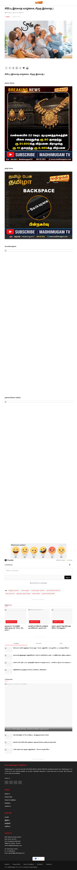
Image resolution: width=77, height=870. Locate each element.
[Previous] (36, 637)
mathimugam (25, 590)
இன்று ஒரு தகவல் (11, 622)
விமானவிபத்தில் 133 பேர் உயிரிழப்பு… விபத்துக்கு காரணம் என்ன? (31, 735)
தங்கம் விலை (36, 594)
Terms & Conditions (10, 800)
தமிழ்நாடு (7, 823)
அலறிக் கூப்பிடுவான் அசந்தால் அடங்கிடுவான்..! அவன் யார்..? (38, 627)
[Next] (40, 637)
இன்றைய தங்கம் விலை (23, 594)
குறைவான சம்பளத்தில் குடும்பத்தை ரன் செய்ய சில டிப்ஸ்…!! (14, 628)
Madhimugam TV (12, 867)
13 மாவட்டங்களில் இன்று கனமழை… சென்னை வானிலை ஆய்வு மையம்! (27, 729)
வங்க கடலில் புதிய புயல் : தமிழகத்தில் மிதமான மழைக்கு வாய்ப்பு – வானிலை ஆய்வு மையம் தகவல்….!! (42, 662)
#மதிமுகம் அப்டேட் (14, 590)
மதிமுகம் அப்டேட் (34, 622)
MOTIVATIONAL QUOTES (53, 590)
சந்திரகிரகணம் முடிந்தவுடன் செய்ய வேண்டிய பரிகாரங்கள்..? (30, 670)
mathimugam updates (37, 590)
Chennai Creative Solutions (30, 867)
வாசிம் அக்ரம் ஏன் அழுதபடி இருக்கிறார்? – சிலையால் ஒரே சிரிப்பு (31, 749)
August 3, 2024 (16, 17)
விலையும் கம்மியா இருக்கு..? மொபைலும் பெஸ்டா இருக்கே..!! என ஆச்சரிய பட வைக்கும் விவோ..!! (41, 648)
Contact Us (8, 806)
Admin (8, 17)
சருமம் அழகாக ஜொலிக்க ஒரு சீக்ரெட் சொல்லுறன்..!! (61, 627)
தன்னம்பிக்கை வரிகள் (48, 594)
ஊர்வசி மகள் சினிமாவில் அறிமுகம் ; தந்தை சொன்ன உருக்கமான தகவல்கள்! (34, 742)
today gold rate (10, 594)
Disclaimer (7, 803)
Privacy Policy (8, 797)
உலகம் (7, 817)
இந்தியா (7, 820)
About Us (7, 794)
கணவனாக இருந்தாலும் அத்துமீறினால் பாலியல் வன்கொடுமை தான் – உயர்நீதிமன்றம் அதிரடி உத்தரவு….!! (42, 655)
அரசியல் (7, 826)
